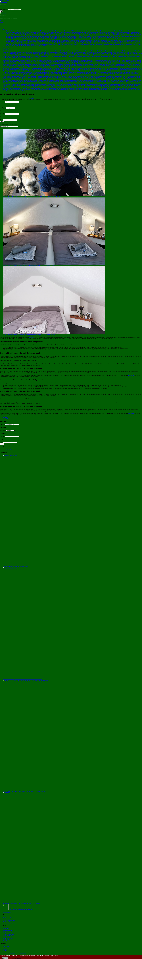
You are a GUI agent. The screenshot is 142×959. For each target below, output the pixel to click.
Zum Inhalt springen (4, 0)
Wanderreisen (3, 4)
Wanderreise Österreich (8, 917)
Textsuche (2, 102)
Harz (4, 46)
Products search (4, 9)
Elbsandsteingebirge (72, 71)
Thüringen (31, 98)
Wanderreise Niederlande (9, 920)
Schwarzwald (6, 48)
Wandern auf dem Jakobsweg (10, 932)
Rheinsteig (72, 87)
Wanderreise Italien (7, 921)
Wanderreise (131, 375)
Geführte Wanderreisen (8, 928)
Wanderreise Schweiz (8, 919)
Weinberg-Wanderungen (8, 934)
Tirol (4, 58)
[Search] (1, 11)
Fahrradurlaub (6, 940)
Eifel (72, 63)
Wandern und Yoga (7, 939)
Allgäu (73, 42)
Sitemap (5, 950)
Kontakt (5, 949)
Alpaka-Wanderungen (8, 936)
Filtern (2, 121)
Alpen (4, 29)
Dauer (1, 120)
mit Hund (5, 931)
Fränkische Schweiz (72, 79)
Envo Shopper (23, 953)
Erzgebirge (5, 49)
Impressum (5, 947)
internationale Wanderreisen (9, 449)
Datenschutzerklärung (16, 958)
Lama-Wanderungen (7, 938)
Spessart (72, 54)
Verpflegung (3, 108)
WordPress (12, 953)
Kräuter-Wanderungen (8, 935)
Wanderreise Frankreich (8, 923)
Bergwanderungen (7, 930)
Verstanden (5, 958)
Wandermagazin (7, 912)
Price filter (2, 114)
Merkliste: (5, 418)
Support (5, 417)
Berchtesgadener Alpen (73, 34)
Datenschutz (6, 946)
